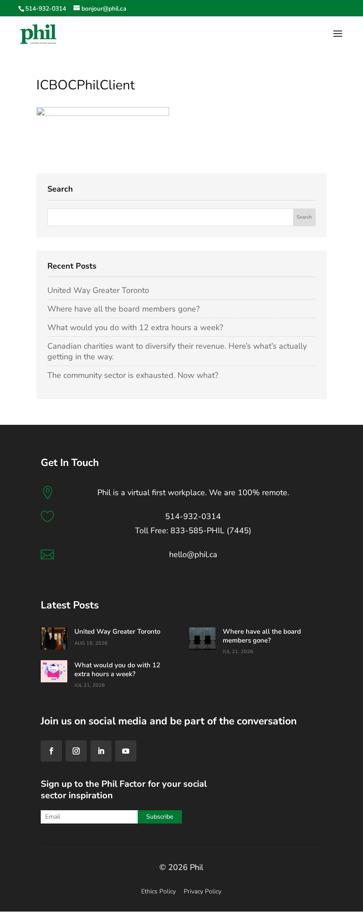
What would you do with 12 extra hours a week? (135, 327)
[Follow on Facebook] (51, 751)
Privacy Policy (202, 891)
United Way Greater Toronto (98, 290)
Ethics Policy (158, 891)
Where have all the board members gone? (123, 309)
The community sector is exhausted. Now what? (132, 375)
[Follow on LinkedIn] (101, 751)
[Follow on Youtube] (125, 751)
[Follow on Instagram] (76, 751)
